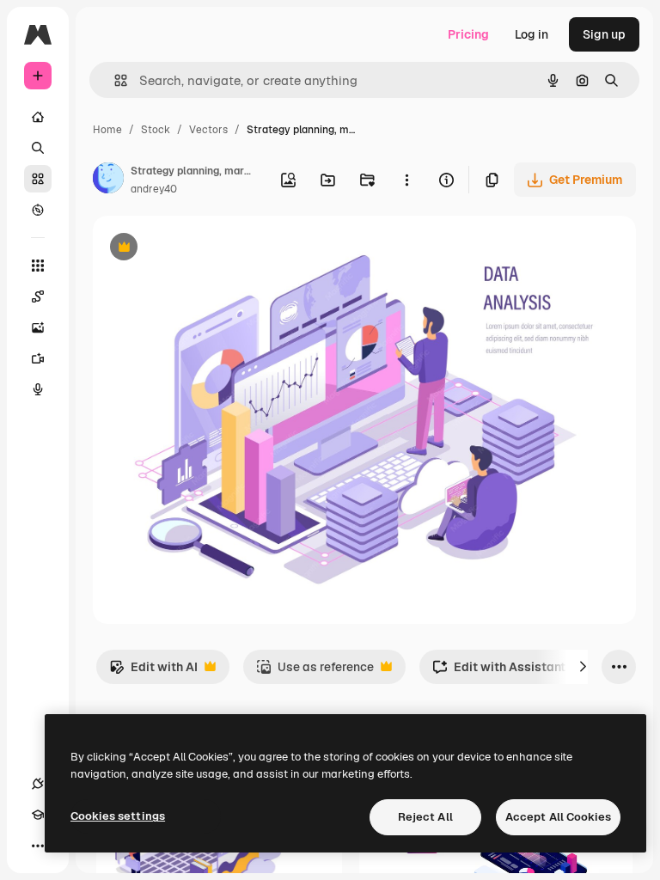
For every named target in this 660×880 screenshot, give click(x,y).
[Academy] (38, 814)
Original (203, 249)
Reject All (425, 817)
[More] (38, 845)
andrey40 (154, 189)
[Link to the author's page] (108, 180)
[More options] (406, 179)
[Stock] (38, 178)
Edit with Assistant (498, 671)
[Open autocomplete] (114, 80)
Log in (531, 34)
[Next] (582, 667)
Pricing (468, 34)
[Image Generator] (38, 327)
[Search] (38, 148)
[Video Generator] (38, 358)
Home (107, 130)
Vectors (208, 130)
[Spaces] (38, 296)
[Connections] (38, 784)
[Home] (38, 117)
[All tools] (38, 265)
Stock (155, 130)
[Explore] (38, 209)
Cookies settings (117, 816)
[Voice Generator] (38, 389)
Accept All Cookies (558, 817)
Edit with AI (153, 671)
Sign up (604, 34)
